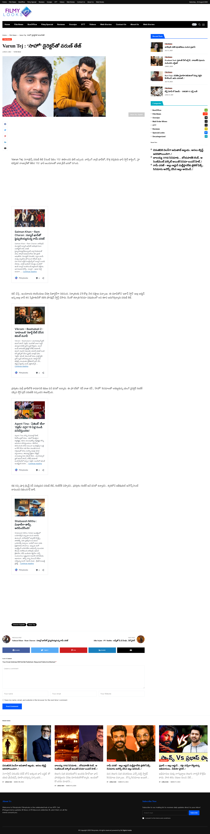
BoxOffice (180, 110)
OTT (180, 125)
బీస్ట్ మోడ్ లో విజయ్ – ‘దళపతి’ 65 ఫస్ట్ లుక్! (181, 91)
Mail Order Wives (179, 121)
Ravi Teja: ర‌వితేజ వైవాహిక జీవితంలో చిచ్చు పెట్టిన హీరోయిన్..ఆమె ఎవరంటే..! (183, 76)
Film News (13, 35)
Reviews (180, 129)
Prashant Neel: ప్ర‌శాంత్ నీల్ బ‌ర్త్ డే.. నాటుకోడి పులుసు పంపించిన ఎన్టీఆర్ (185, 61)
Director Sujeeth (19, 625)
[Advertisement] (78, 140)
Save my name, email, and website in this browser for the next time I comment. (36, 700)
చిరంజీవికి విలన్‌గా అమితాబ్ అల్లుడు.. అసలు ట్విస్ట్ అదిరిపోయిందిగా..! (178, 152)
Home (4, 35)
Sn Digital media (126, 830)
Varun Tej (31, 625)
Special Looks (180, 133)
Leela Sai (8, 782)
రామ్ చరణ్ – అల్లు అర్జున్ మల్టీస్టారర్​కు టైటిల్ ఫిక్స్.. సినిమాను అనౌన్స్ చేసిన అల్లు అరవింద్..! (178, 167)
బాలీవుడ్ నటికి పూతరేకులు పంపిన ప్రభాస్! (180, 47)
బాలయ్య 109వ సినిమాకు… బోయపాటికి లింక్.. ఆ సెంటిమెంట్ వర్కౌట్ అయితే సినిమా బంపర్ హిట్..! (177, 159)
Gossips (180, 118)
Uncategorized (180, 136)
